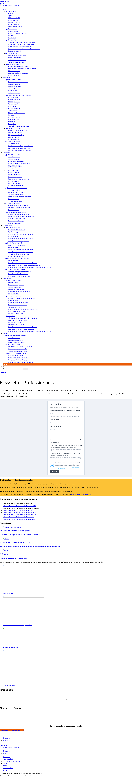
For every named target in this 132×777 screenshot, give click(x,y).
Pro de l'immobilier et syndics (20, 531)
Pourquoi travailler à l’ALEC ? (17, 33)
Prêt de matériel (13, 139)
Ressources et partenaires (16, 342)
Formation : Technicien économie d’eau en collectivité (25, 265)
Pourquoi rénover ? (14, 172)
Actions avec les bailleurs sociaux (19, 66)
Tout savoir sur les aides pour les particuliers (17, 625)
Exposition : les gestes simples (18, 320)
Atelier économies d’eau (16, 62)
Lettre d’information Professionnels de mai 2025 (18, 510)
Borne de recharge (14, 199)
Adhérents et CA (13, 24)
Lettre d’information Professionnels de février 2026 (19, 506)
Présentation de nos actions (16, 336)
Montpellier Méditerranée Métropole (14, 702)
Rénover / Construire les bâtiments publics (22, 298)
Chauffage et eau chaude (16, 113)
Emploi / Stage (13, 31)
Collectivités (7, 278)
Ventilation (11, 121)
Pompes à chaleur (14, 104)
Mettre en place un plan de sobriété (20, 46)
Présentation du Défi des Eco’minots (20, 347)
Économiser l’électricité (15, 133)
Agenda (10, 16)
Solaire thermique (14, 99)
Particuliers (6, 77)
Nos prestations (12, 53)
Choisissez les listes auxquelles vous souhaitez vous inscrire (66, 439)
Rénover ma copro (13, 170)
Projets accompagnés (15, 166)
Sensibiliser (11, 316)
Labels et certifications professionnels (20, 146)
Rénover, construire (13, 108)
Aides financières (13, 144)
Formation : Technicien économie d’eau (21, 329)
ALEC (4, 9)
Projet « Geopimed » (15, 75)
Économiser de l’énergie (16, 221)
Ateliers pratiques (14, 93)
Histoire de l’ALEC (14, 18)
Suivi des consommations (16, 219)
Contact (5, 364)
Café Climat (12, 88)
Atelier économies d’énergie (17, 60)
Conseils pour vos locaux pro (16, 269)
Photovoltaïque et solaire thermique (19, 197)
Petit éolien (12, 106)
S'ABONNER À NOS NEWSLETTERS (12, 730)
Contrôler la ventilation (15, 194)
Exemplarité (12, 38)
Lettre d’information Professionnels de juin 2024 (18, 517)
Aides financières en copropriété (18, 205)
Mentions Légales (8, 759)
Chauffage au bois (14, 102)
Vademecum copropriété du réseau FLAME (22, 69)
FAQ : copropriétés (14, 183)
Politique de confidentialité (11, 761)
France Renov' (5, 720)
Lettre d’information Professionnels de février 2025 (19, 512)
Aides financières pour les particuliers (20, 238)
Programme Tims (13, 261)
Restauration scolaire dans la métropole (21, 362)
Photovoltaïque (13, 97)
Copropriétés (7, 152)
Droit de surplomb (14, 181)
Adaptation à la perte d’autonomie (19, 126)
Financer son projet (13, 141)
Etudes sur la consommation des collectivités (22, 309)
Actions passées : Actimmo (17, 256)
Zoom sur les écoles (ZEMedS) (18, 73)
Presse (5, 766)
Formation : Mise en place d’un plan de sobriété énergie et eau (20, 535)
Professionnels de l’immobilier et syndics (13, 558)
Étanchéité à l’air (13, 119)
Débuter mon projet (14, 174)
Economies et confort (14, 128)
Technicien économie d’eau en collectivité (22, 42)
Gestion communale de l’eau (17, 305)
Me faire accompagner (15, 185)
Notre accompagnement (16, 285)
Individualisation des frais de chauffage (21, 216)
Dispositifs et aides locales (16, 311)
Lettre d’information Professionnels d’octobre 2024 (19, 515)
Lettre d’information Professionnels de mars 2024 (19, 519)
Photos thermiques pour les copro (19, 163)
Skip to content (5, 1)
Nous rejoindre (12, 29)
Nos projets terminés (14, 64)
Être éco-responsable (15, 51)
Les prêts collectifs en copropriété (19, 208)
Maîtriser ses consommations (16, 212)
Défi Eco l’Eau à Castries (16, 325)
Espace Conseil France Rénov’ (18, 82)
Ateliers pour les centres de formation (20, 234)
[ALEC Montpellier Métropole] (10, 5)
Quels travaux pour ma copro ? (17, 188)
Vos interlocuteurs (14, 157)
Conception (12, 124)
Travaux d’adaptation (15, 201)
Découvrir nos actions (14, 80)
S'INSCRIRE (54, 471)
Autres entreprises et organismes (18, 258)
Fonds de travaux (13, 210)
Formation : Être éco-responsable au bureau (22, 263)
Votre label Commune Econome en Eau (21, 44)
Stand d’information (14, 57)
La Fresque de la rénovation (17, 55)
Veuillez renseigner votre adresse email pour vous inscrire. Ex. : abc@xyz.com (64, 416)
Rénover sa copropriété (10, 647)
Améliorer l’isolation (14, 190)
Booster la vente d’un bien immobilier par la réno (24, 49)
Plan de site (6, 757)
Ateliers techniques (14, 287)
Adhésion (11, 35)
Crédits (5, 763)
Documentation (13, 236)
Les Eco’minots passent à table (17, 353)
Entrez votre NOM (54, 419)
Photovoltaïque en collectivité (18, 302)
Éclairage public (13, 300)
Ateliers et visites (13, 159)
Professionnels (7, 225)
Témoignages (12, 110)
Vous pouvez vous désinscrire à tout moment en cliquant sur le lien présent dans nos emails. (65, 450)
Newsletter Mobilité (14, 86)
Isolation (11, 115)
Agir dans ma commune (15, 296)
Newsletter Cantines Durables (18, 360)
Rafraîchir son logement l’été (17, 130)
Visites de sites (13, 91)
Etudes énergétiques (15, 177)
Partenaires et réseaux (15, 27)
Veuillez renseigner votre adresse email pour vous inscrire (65, 410)
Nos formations (12, 40)
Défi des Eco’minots (14, 322)
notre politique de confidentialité (81, 495)
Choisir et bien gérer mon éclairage (19, 272)
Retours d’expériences (15, 313)
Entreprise (52, 433)
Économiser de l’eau (14, 223)
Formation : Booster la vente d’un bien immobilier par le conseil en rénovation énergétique (30, 546)
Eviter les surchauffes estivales (18, 274)
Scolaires (6, 333)
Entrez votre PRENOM (55, 426)
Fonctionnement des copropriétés (19, 179)
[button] (3, 366)
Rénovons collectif (14, 71)
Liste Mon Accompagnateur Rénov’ (19, 148)
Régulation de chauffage (16, 135)
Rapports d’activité (14, 22)
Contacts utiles (13, 168)
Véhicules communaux (15, 307)
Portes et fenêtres (14, 117)
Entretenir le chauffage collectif (18, 214)
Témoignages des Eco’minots (17, 351)
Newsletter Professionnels (16, 230)
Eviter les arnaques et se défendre (19, 150)
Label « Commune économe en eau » (20, 291)
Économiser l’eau (13, 137)
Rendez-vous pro (13, 232)
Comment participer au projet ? (18, 358)
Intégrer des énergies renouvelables (19, 95)
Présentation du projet (15, 355)
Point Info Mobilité (14, 84)
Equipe (10, 13)
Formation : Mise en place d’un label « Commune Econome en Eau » (30, 267)
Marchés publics (8, 768)
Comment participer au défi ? (17, 349)
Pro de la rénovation (13, 227)
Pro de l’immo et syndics (15, 243)
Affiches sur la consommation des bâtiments (22, 318)
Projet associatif (13, 20)
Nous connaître (12, 11)
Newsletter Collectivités (16, 289)
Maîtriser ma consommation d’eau (19, 276)
